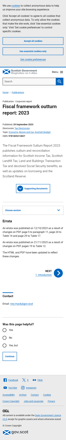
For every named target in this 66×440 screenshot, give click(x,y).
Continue (9, 356)
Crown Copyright (11, 401)
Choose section (13, 210)
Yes (11, 330)
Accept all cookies (33, 41)
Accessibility (9, 395)
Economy (13, 132)
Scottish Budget (43, 132)
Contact (35, 395)
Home (5, 92)
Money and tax (26, 132)
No (10, 337)
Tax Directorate (22, 128)
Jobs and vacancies (33, 401)
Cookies (47, 395)
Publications (18, 92)
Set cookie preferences (33, 59)
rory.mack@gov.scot (21, 303)
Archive (22, 395)
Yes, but (13, 345)
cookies (15, 5)
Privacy (51, 401)
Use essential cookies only (33, 51)
